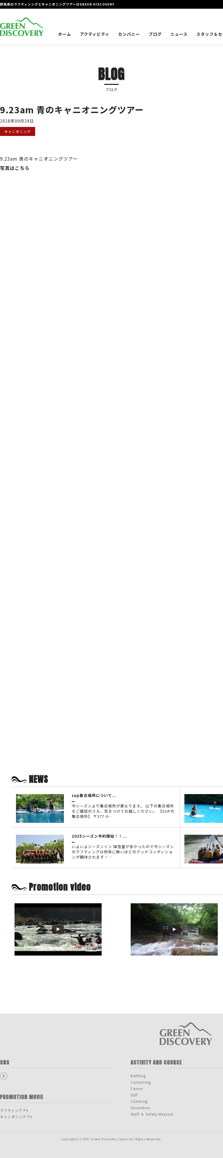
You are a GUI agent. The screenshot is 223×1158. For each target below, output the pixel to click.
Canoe (137, 1088)
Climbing (139, 1101)
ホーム (64, 34)
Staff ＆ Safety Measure (152, 1114)
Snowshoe (140, 1107)
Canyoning (141, 1082)
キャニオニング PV (16, 1116)
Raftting (138, 1075)
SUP (134, 1094)
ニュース (179, 34)
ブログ (155, 34)
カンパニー (129, 34)
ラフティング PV (14, 1110)
